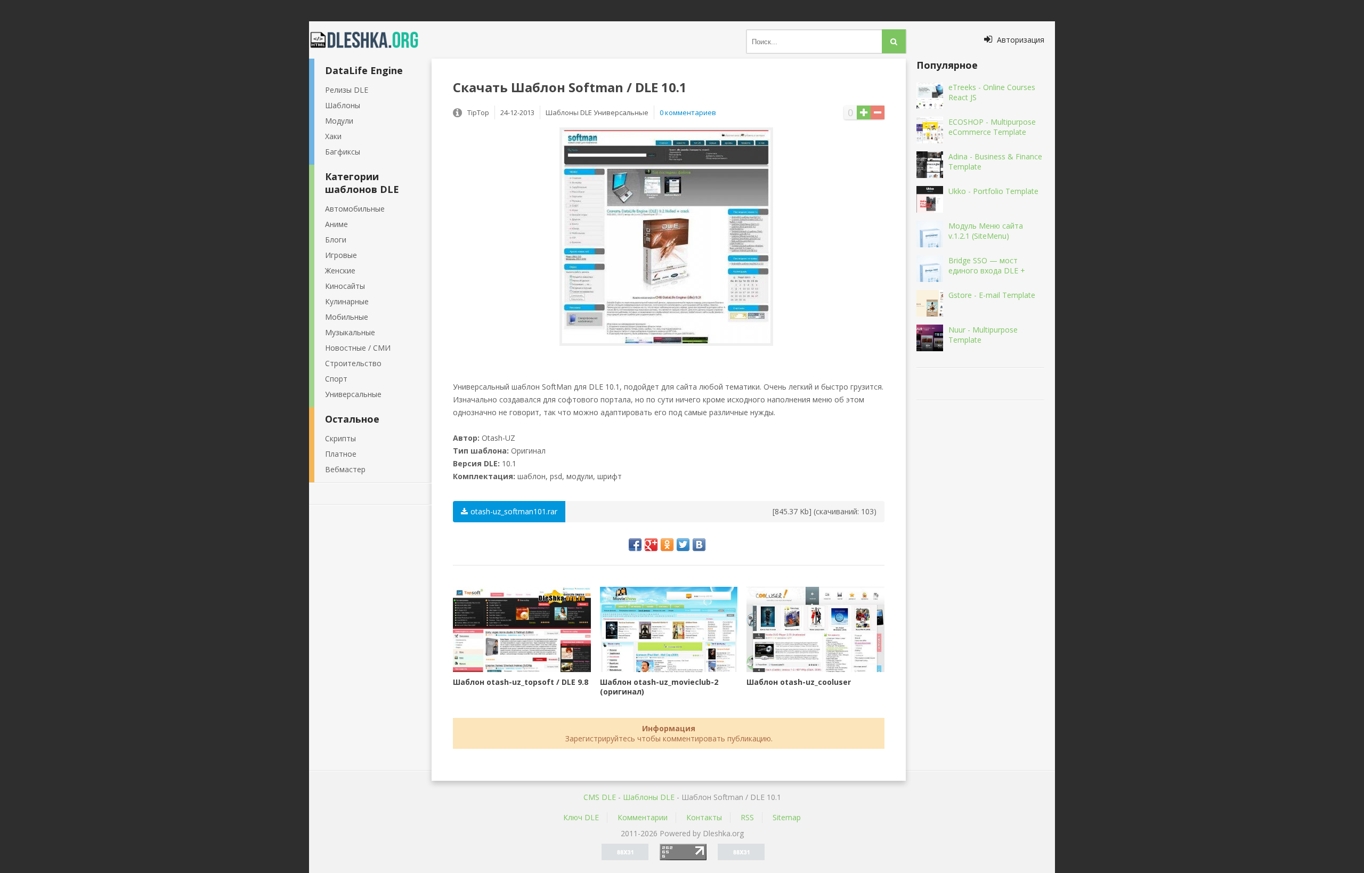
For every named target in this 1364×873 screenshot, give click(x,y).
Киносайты (345, 286)
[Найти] (894, 41)
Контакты (704, 817)
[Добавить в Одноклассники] (667, 544)
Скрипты (340, 438)
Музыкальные (350, 332)
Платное (340, 454)
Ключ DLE (581, 817)
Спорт (336, 379)
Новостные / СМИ (358, 348)
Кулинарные (347, 301)
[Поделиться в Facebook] (635, 544)
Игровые (341, 255)
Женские (340, 270)
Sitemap (787, 817)
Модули (339, 121)
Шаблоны (342, 105)
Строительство (353, 363)
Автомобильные (355, 209)
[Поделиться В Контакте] (699, 544)
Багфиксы (342, 152)
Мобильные (346, 317)
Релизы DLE (346, 90)
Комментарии (643, 817)
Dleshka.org (370, 40)
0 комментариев (688, 112)
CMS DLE (599, 797)
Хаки (333, 136)
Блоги (335, 240)
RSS (747, 817)
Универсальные (353, 394)
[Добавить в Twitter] (683, 544)
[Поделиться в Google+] (651, 544)
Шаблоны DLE (649, 797)
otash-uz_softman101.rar (513, 511)
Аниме (336, 224)
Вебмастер (345, 469)
